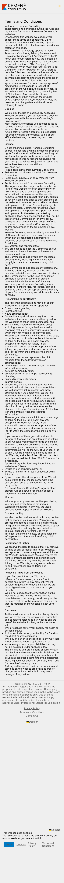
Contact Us (32, 715)
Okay (9, 844)
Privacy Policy (32, 844)
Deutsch (55, 829)
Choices (21, 844)
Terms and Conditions (48, 844)
